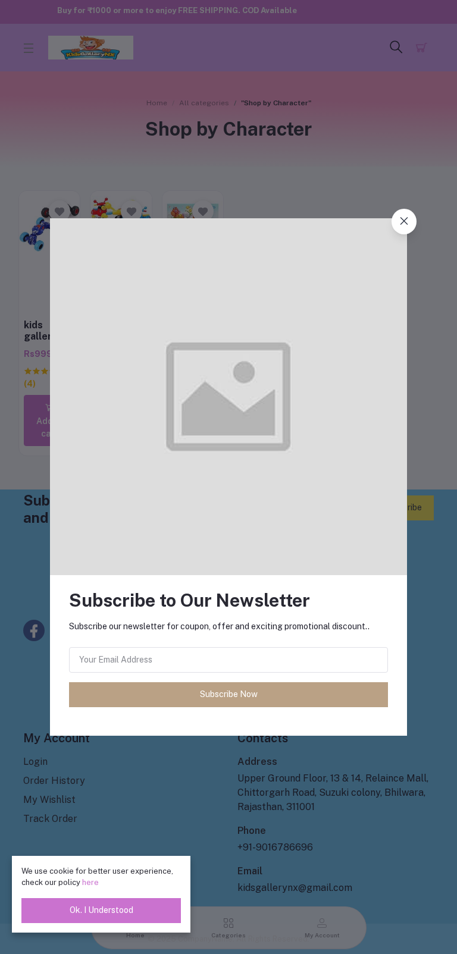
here (90, 882)
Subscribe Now (229, 694)
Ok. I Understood (101, 910)
